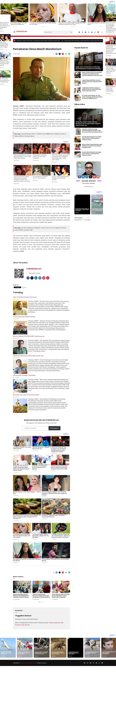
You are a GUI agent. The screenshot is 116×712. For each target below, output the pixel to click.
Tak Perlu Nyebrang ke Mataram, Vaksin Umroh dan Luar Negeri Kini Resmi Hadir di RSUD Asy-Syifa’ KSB (41, 596)
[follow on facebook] (79, 32)
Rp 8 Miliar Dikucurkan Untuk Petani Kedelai (26, 395)
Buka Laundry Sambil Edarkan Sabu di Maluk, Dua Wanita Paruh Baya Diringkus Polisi (92, 146)
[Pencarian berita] (71, 32)
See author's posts (34, 273)
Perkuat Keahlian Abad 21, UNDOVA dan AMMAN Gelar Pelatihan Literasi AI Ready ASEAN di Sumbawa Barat (21, 596)
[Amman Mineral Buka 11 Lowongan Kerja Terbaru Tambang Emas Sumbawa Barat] (77, 141)
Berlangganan (54, 428)
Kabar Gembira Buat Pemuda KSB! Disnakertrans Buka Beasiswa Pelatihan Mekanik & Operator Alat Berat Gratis (92, 75)
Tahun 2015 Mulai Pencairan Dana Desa (25, 297)
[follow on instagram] (82, 32)
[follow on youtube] (85, 32)
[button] (102, 32)
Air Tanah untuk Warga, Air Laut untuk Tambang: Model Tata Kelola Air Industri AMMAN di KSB (92, 97)
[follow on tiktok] (95, 32)
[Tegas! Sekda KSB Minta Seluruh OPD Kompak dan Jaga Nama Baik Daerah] (77, 84)
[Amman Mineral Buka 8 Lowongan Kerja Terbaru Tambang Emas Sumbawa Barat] (77, 156)
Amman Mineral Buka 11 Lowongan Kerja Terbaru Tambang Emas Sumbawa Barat (91, 138)
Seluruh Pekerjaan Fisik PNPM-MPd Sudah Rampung (28, 336)
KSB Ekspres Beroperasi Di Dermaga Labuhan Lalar (28, 355)
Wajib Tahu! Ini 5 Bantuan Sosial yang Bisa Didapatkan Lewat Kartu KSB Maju (88, 67)
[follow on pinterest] (92, 32)
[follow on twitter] (89, 32)
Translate (87, 220)
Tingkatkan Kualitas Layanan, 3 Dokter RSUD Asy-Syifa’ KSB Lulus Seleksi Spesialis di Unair (91, 89)
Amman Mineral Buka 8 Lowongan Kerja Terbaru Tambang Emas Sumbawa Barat (91, 153)
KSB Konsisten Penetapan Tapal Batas (24, 375)
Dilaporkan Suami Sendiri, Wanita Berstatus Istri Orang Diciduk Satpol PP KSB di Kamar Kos (88, 123)
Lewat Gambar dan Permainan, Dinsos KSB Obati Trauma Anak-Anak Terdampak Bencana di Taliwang (31, 40)
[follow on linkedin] (98, 32)
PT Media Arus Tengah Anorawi (28, 663)
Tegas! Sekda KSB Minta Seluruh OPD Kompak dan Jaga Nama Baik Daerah (92, 81)
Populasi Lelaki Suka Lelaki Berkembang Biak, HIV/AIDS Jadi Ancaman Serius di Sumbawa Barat (92, 130)
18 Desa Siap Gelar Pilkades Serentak (24, 316)
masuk (24, 619)
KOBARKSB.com (34, 268)
